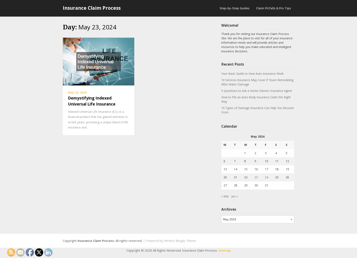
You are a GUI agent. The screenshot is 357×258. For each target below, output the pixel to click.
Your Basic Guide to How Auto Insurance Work (252, 74)
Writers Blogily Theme (180, 241)
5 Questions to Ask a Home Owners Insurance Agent (256, 91)
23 (256, 177)
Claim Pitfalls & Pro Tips (273, 8)
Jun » (234, 196)
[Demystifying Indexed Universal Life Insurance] (98, 61)
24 (266, 177)
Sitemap (224, 250)
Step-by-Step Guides (234, 8)
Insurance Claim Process (92, 8)
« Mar (225, 196)
